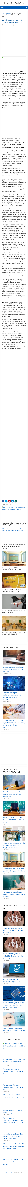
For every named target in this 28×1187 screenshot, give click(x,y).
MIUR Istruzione (14, 2)
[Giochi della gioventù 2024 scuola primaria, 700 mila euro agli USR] (14, 558)
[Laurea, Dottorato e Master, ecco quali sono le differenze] (14, 601)
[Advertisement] (14, 41)
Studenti (8, 13)
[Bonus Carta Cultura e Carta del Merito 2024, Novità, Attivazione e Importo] (14, 513)
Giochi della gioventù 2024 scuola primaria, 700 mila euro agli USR (12, 569)
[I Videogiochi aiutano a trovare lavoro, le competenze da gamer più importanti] (14, 535)
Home (3, 13)
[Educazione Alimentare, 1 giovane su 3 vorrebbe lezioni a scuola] (14, 623)
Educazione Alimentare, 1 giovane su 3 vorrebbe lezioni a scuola (14, 633)
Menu (2, 7)
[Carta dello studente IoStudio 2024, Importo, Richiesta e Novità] (14, 580)
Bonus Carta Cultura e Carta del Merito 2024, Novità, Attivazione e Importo (14, 524)
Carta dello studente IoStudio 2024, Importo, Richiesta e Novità (13, 590)
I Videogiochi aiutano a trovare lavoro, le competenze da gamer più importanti (14, 546)
